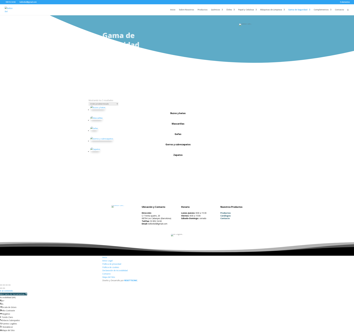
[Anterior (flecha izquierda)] (1, 288)
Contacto (339, 10)
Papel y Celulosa (246, 10)
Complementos (321, 10)
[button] (13, 294)
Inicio (172, 10)
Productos (202, 10)
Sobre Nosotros (186, 10)
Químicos (215, 10)
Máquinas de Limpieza (271, 10)
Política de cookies (110, 267)
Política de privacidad (111, 264)
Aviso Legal (107, 260)
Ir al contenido (6, 290)
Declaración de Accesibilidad (115, 270)
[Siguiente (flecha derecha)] (4, 288)
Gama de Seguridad (297, 10)
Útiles (229, 10)
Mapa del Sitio (108, 277)
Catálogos (225, 215)
